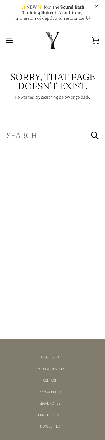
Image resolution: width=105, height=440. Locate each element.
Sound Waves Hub (50, 368)
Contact (50, 380)
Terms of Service (50, 415)
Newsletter (50, 426)
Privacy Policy (50, 391)
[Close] (96, 7)
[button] (9, 40)
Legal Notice (50, 403)
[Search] (94, 135)
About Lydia (49, 357)
